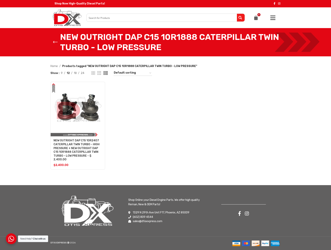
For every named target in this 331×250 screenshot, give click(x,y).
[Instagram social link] (279, 3)
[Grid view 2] (93, 73)
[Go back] (55, 42)
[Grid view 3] (99, 73)
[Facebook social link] (274, 3)
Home (54, 66)
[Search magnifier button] (241, 17)
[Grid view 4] (106, 73)
